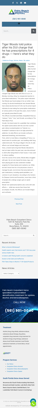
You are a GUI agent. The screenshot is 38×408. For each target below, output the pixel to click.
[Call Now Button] (33, 404)
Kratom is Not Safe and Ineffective (13, 259)
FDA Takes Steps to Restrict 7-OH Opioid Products (18, 261)
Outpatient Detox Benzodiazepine (17, 369)
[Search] (33, 31)
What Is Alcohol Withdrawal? (11, 247)
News (21, 60)
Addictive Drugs (8, 60)
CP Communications (26, 406)
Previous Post (19, 199)
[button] (19, 23)
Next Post (19, 204)
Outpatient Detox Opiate (14, 371)
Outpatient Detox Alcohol (15, 366)
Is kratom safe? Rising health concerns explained (17, 256)
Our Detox (10, 364)
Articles (16, 60)
